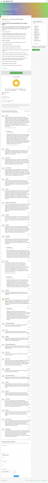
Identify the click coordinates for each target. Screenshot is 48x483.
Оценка (3, 453)
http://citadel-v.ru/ (7, 237)
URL (2, 465)
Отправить (16, 476)
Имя (3, 457)
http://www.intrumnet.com (10, 248)
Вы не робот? (4, 469)
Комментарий (4, 445)
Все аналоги (36, 43)
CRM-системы (4, 68)
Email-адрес (4, 461)
